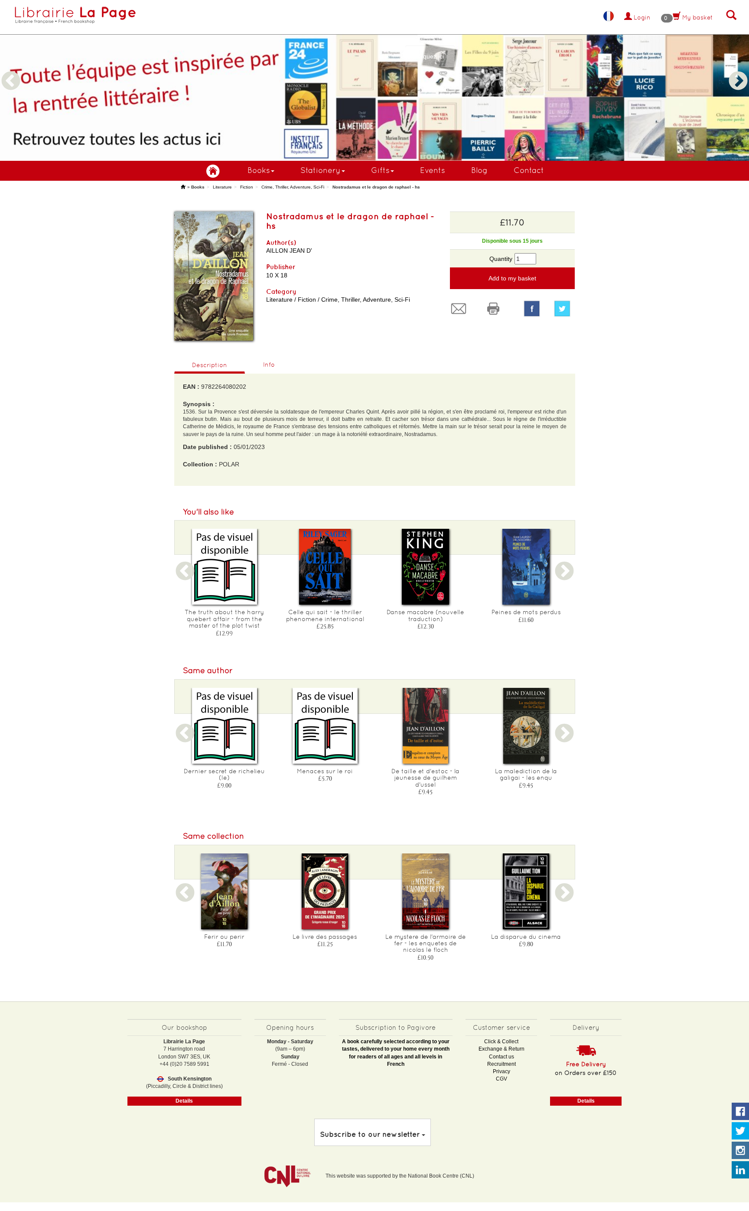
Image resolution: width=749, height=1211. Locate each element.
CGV (501, 1079)
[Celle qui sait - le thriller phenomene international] (325, 567)
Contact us (501, 1057)
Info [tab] (269, 364)
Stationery (320, 170)
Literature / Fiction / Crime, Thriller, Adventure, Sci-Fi (338, 299)
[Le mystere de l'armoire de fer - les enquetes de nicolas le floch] (425, 891)
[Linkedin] (740, 1170)
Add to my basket (512, 278)
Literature (222, 187)
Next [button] (738, 70)
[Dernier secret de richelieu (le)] (224, 726)
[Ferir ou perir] (224, 891)
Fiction (246, 187)
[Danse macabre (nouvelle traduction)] (425, 567)
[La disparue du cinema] (526, 891)
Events (432, 170)
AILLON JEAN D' (289, 250)
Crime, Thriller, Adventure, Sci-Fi (292, 187)
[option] (374, 80)
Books (258, 170)
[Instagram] (740, 1150)
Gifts (380, 170)
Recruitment (501, 1064)
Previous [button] (11, 70)
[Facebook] (532, 308)
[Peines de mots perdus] (526, 567)
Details (184, 1101)
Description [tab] (209, 364)
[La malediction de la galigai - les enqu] (526, 726)
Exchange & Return (501, 1049)
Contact (529, 170)
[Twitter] (564, 308)
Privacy (501, 1071)
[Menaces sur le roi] (325, 726)
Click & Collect (501, 1041)
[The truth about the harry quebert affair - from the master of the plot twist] (224, 567)
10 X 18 (276, 275)
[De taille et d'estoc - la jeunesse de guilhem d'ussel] (425, 726)
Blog (479, 170)
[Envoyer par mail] (461, 308)
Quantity (500, 258)
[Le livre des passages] (325, 891)
